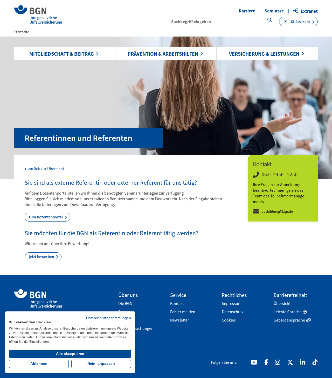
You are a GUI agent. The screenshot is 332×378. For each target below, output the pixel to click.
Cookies (229, 320)
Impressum (231, 303)
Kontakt (177, 303)
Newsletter (179, 320)
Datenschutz (233, 312)
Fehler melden (182, 312)
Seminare (274, 11)
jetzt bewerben (42, 256)
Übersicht (282, 303)
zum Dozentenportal (46, 217)
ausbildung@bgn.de (277, 211)
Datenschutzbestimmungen (108, 318)
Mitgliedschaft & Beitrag (61, 54)
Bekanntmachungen (136, 328)
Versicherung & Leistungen (264, 54)
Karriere (247, 11)
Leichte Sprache (288, 312)
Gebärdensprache (289, 320)
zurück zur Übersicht (45, 169)
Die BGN (125, 303)
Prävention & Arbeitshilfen (163, 54)
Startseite (21, 32)
